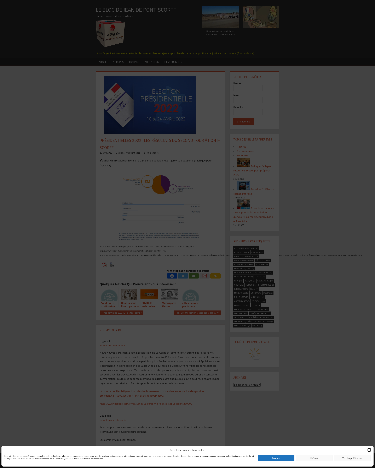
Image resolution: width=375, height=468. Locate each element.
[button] (369, 449)
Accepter (276, 458)
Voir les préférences (352, 458)
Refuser (314, 458)
